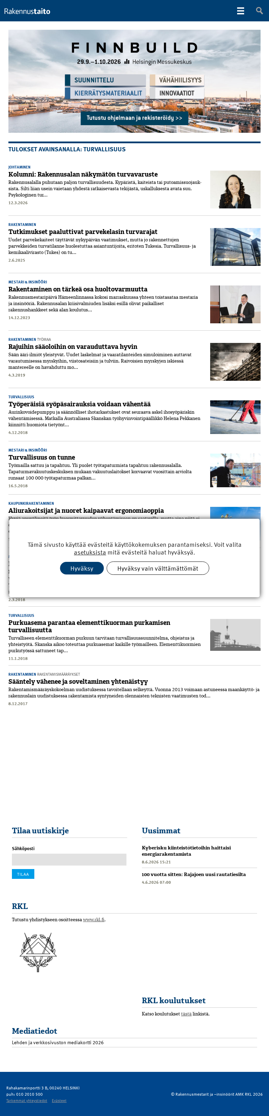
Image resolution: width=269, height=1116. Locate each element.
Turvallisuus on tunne (41, 457)
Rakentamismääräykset (58, 674)
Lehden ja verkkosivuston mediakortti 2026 (58, 1042)
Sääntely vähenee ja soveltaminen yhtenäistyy (78, 681)
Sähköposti (23, 848)
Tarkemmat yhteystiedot (26, 1100)
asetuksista (90, 552)
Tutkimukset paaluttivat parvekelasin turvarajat (83, 232)
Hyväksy (81, 568)
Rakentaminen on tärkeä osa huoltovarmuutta (77, 289)
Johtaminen (19, 167)
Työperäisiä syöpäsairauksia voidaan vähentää (79, 404)
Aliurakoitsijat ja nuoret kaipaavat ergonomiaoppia (86, 511)
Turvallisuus (21, 397)
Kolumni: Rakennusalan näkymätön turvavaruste (83, 174)
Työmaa (44, 339)
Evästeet (59, 1100)
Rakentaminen (22, 224)
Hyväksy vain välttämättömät (157, 568)
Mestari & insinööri (27, 282)
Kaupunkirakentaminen (31, 503)
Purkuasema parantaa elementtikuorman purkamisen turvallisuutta (89, 626)
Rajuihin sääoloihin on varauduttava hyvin (72, 347)
